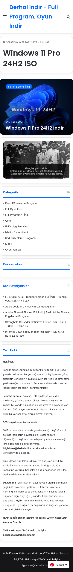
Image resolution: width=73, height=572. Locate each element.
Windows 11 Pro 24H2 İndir (35, 128)
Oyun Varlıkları (13, 249)
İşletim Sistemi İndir (17, 232)
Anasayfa (11, 41)
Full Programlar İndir (17, 214)
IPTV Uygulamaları (16, 226)
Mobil (8, 243)
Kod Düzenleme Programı (20, 238)
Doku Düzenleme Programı (21, 203)
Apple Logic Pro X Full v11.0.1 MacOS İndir (30, 306)
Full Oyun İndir (13, 209)
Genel (8, 220)
